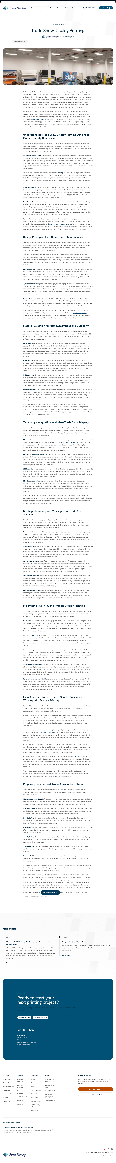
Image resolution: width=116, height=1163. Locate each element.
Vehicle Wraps (7, 1101)
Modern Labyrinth (108, 1155)
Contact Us (34, 1094)
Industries (42, 8)
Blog (32, 1086)
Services (33, 8)
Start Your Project (36, 1090)
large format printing (39, 119)
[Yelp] (104, 1149)
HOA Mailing (6, 1090)
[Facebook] (112, 1149)
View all (20, 1104)
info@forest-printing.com (24, 1040)
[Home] (14, 7)
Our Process (34, 1083)
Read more (9, 963)
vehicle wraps (75, 756)
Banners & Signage (8, 1086)
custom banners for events (66, 442)
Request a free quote (50, 892)
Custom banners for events (57, 224)
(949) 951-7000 (22, 1038)
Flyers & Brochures (8, 1083)
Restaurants (20, 1100)
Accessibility (35, 1110)
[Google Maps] (108, 1149)
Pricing (67, 8)
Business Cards (7, 1079)
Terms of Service (36, 1101)
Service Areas (50, 1100)
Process (59, 8)
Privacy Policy (35, 1097)
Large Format (7, 1094)
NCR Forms (6, 1097)
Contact (74, 8)
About (52, 8)
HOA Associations (22, 1096)
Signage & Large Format (20, 41)
